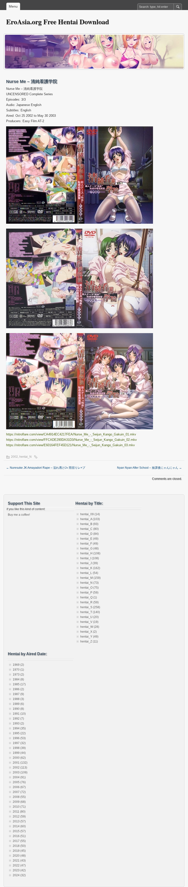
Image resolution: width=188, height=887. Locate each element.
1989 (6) (18, 704)
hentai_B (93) (89, 524)
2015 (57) (19, 831)
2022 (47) (19, 865)
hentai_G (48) (89, 548)
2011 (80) (19, 811)
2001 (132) (20, 762)
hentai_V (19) (89, 622)
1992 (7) (18, 718)
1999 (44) (19, 753)
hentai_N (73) (89, 582)
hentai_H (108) (90, 553)
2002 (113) (20, 767)
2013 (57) (19, 821)
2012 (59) (19, 816)
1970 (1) (18, 669)
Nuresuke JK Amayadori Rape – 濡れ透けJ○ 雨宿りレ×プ (45, 467)
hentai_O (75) (89, 587)
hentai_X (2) (88, 631)
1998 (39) (19, 748)
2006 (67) (19, 787)
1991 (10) (19, 713)
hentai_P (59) (89, 592)
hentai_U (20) (89, 617)
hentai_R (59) (89, 602)
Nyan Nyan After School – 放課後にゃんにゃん (149, 467)
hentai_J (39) (89, 563)
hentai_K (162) (90, 568)
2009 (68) (19, 802)
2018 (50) (19, 846)
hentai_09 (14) (90, 514)
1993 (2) (18, 723)
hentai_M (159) (90, 578)
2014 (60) (19, 826)
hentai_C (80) (89, 529)
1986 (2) (18, 689)
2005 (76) (19, 782)
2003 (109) (20, 772)
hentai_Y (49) (89, 636)
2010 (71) (19, 806)
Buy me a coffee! (19, 514)
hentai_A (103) (90, 519)
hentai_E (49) (89, 538)
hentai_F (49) (89, 543)
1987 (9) (18, 694)
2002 (14, 456)
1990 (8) (18, 709)
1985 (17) (19, 684)
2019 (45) (19, 850)
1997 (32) (19, 743)
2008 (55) (19, 797)
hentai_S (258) (90, 607)
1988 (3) (18, 699)
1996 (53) (19, 738)
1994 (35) (19, 728)
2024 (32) (19, 875)
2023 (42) (19, 870)
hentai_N (25, 456)
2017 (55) (19, 841)
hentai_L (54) (89, 573)
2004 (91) (19, 777)
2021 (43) (19, 860)
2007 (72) (19, 792)
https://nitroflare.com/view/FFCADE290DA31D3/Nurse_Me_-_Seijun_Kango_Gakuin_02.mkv (71, 440)
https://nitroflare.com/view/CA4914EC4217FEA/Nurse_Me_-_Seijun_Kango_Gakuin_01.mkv (71, 434)
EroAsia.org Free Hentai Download (57, 22)
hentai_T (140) (90, 612)
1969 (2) (18, 664)
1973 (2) (18, 674)
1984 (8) (18, 679)
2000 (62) (19, 757)
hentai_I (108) (89, 558)
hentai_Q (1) (88, 597)
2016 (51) (19, 836)
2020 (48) (19, 855)
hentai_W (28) (89, 627)
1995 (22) (19, 733)
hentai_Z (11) (89, 641)
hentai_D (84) (89, 534)
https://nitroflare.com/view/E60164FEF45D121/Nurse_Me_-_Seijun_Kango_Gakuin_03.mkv (70, 445)
